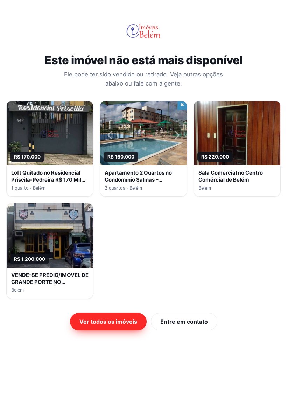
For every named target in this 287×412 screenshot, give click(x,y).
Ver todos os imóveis (108, 321)
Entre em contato (184, 321)
